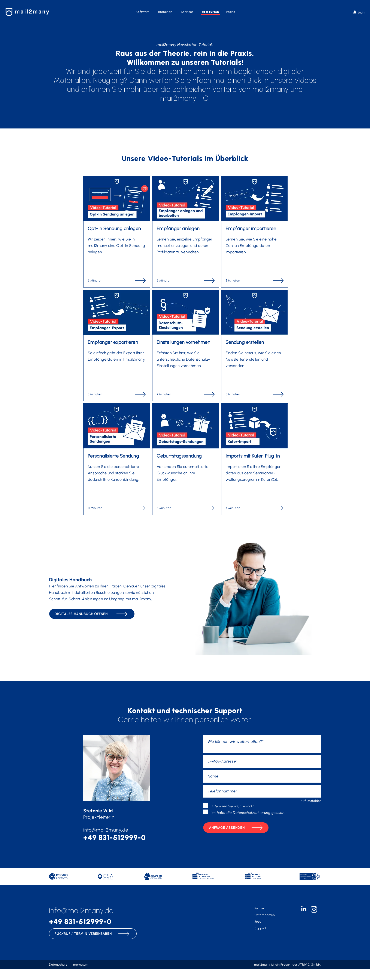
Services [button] (187, 12)
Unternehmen (265, 915)
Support (260, 928)
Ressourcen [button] (210, 12)
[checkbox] (205, 805)
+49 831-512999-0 (114, 837)
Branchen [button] (165, 12)
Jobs (258, 921)
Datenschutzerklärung (251, 813)
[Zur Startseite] (27, 12)
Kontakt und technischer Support (185, 710)
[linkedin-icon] (303, 910)
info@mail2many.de (105, 830)
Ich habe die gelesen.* (249, 813)
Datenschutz (58, 964)
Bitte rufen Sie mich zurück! (232, 806)
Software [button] (143, 12)
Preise (230, 12)
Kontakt (260, 908)
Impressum (80, 964)
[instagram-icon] (314, 911)
